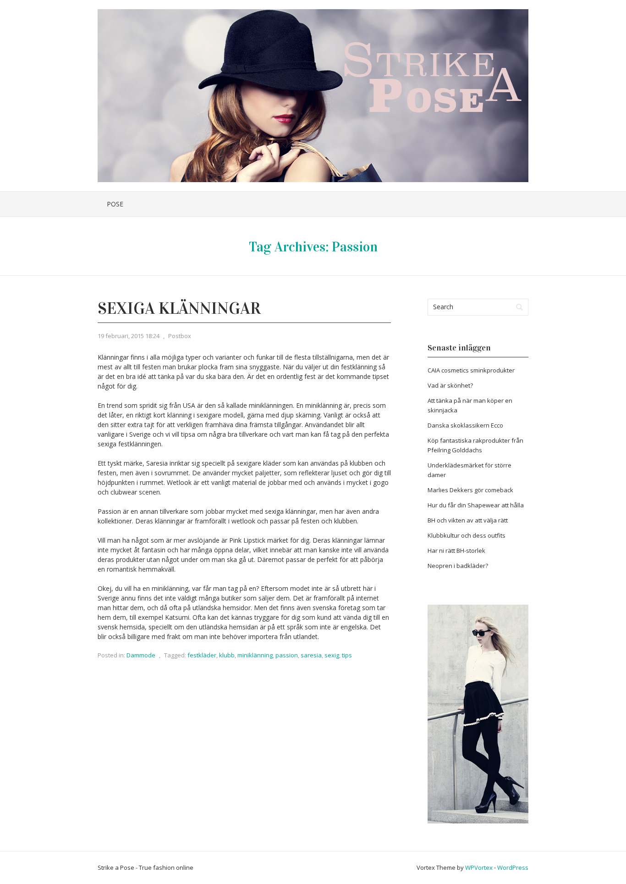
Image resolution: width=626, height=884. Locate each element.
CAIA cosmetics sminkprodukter (471, 370)
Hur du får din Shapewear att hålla (476, 505)
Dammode (140, 655)
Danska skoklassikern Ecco (465, 425)
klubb (227, 655)
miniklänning (255, 655)
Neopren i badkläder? (458, 566)
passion (286, 655)
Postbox (179, 336)
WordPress (512, 867)
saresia (311, 655)
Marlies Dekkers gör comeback (470, 490)
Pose (115, 204)
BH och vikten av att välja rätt (468, 520)
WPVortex (479, 867)
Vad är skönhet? (450, 385)
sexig (331, 655)
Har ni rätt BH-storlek (456, 550)
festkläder (201, 655)
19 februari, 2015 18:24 (128, 336)
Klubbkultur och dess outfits (466, 535)
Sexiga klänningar (179, 308)
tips (347, 655)
